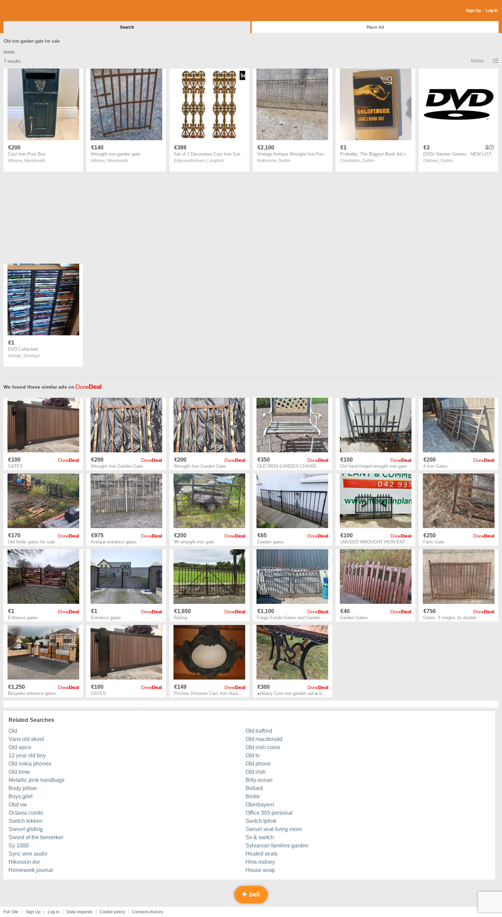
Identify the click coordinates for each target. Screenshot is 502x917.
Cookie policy (112, 911)
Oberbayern (260, 804)
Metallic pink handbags (37, 780)
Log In (492, 10)
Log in (53, 911)
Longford (215, 160)
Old (13, 731)
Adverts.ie (30, 11)
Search (127, 27)
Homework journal (31, 870)
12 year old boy (27, 755)
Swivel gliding (26, 829)
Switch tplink (261, 821)
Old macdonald (264, 739)
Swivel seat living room (274, 829)
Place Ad (375, 27)
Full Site (10, 911)
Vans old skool (26, 739)
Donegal (32, 355)
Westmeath (34, 160)
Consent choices (147, 911)
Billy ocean (259, 780)
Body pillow (23, 788)
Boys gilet (20, 796)
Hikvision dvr (24, 862)
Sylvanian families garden (277, 845)
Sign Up (473, 10)
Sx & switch (260, 837)
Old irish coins (263, 747)
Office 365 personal (269, 813)
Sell (253, 894)
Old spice (20, 747)
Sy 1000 (19, 845)
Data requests (80, 911)
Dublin (284, 160)
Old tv (253, 755)
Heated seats (262, 854)
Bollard (254, 788)
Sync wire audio (28, 854)
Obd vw (18, 804)
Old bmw (19, 772)
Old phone (258, 764)
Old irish (256, 772)
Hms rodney (260, 862)
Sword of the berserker (36, 837)
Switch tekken (25, 821)
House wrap (260, 870)
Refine (477, 60)
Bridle (253, 796)
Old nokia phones (30, 764)
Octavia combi (26, 813)
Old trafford (259, 731)
